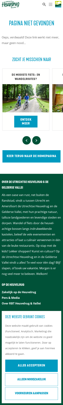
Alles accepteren (31, 365)
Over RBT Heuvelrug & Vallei (21, 303)
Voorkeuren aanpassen (31, 393)
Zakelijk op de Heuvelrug (19, 292)
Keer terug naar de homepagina (31, 156)
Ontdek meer (25, 121)
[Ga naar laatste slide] (26, 140)
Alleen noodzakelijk (31, 379)
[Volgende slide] (36, 140)
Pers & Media (11, 297)
